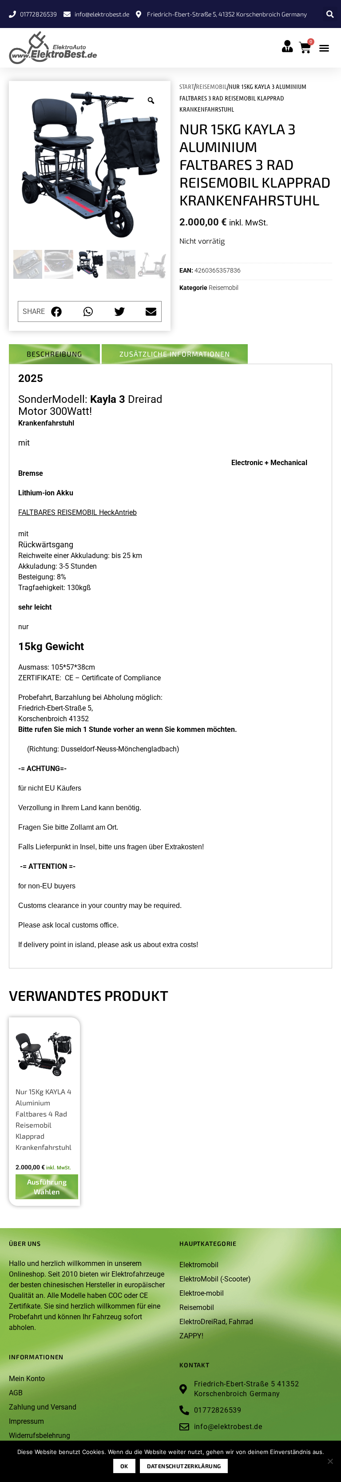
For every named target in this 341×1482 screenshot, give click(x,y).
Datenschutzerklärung (184, 1466)
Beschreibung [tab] (54, 353)
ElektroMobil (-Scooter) (215, 1279)
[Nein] (329, 1464)
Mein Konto (27, 1378)
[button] (330, 14)
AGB (16, 1393)
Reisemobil (211, 86)
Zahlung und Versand (42, 1407)
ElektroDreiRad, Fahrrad (216, 1321)
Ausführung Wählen (47, 1186)
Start (186, 86)
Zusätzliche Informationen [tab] (174, 353)
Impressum (26, 1421)
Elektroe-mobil (201, 1293)
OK (124, 1466)
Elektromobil (198, 1265)
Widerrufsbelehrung (39, 1435)
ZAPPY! (191, 1336)
